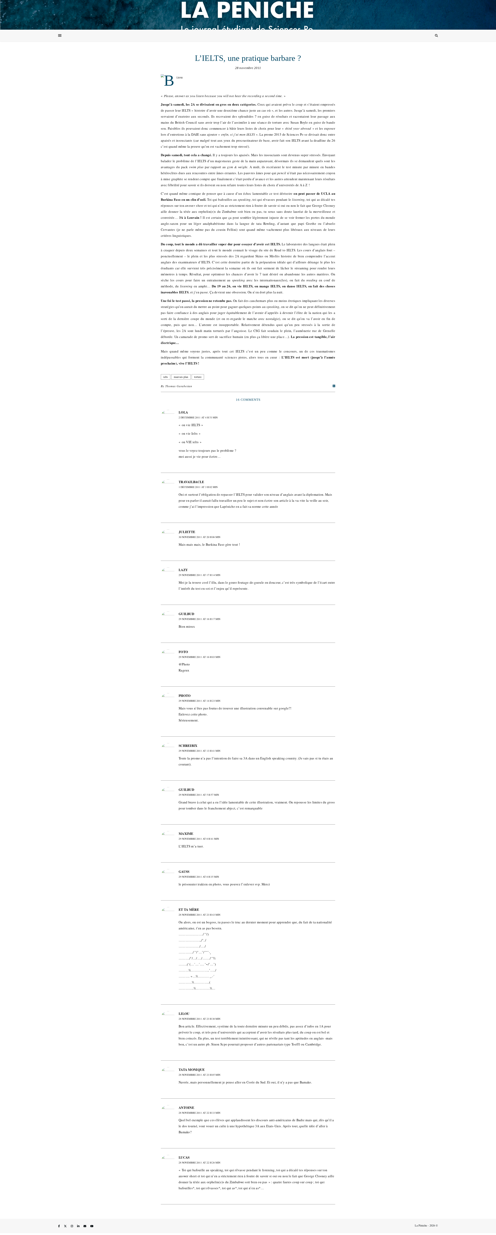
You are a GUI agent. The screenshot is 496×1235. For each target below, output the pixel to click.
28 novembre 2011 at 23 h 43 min (199, 914)
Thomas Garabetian (178, 386)
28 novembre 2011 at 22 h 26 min (199, 1162)
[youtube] (91, 1226)
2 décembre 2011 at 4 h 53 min (198, 417)
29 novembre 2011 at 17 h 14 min (199, 575)
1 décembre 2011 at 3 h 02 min (198, 487)
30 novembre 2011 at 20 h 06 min (199, 537)
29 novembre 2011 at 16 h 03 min (199, 657)
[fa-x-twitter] (65, 1226)
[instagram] (72, 1226)
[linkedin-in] (78, 1226)
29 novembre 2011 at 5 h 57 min (199, 794)
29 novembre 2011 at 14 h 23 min (199, 700)
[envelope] (85, 1226)
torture (198, 377)
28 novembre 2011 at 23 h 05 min (199, 1074)
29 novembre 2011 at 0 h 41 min (199, 838)
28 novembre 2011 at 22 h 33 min (199, 1112)
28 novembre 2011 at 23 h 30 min (199, 1018)
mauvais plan (181, 377)
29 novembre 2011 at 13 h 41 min (199, 750)
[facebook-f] (59, 1226)
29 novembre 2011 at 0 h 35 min (199, 876)
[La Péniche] (248, 15)
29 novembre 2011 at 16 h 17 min (199, 619)
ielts (165, 377)
